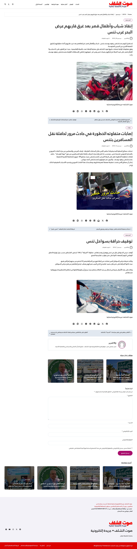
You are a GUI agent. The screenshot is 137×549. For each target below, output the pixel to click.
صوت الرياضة (55, 4)
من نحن (49, 545)
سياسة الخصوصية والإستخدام (29, 545)
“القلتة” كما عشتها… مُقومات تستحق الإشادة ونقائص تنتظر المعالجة (121, 377)
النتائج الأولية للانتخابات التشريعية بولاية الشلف (92, 376)
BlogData (97, 545)
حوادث (129, 128)
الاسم (130, 422)
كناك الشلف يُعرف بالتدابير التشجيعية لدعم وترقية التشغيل (20, 485)
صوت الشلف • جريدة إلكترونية (112, 531)
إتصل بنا (42, 545)
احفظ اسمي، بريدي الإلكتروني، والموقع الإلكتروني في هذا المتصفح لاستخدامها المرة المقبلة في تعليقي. (100, 448)
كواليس (47, 4)
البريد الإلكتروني (127, 431)
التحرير (111, 343)
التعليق (130, 395)
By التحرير (126, 38)
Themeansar (106, 545)
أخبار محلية (64, 4)
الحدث (77, 4)
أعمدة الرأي (39, 4)
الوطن (71, 4)
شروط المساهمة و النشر (11, 545)
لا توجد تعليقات (105, 38)
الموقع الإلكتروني (127, 439)
